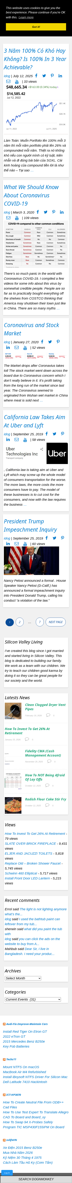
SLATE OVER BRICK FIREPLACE (30, 843)
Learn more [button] (26, 17)
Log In (7, 1173)
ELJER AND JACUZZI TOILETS (28, 853)
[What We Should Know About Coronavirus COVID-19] (36, 244)
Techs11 (11, 1059)
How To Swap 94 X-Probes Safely (28, 1122)
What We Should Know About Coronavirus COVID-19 (31, 195)
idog (7, 76)
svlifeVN (11, 1140)
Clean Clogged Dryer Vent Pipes (45, 706)
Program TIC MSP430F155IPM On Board (33, 1127)
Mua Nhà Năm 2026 (18, 1153)
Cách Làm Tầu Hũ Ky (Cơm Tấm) (28, 1162)
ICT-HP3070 (13, 1094)
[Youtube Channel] (17, 81)
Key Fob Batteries (16, 1046)
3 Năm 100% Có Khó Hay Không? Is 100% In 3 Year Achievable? (35, 59)
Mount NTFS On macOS (21, 1067)
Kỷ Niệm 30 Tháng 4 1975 (22, 1157)
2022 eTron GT (14, 1036)
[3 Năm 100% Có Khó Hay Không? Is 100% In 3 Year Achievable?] (36, 109)
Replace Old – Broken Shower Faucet (33, 863)
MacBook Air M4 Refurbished (24, 1072)
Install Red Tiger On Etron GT (25, 1031)
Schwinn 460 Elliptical (21, 873)
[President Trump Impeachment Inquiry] (31, 560)
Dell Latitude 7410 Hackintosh (25, 1082)
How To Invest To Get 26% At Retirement (27, 731)
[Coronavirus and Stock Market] (36, 355)
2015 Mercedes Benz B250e (24, 1041)
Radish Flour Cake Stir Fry (45, 799)
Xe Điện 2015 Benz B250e (22, 1148)
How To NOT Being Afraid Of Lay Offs (45, 777)
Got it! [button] (36, 26)
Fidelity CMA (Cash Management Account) (43, 753)
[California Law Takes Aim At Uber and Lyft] (36, 453)
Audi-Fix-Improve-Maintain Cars (27, 1024)
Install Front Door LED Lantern (27, 878)
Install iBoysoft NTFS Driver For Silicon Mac (35, 1077)
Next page (56, 622)
